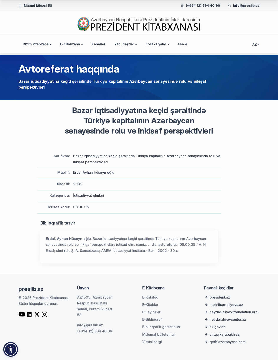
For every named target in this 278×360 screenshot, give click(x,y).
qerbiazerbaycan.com (228, 342)
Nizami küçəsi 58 (38, 5)
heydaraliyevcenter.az (228, 319)
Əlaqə (182, 44)
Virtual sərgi (152, 342)
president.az (220, 297)
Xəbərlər (98, 44)
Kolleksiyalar (156, 44)
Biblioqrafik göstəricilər (161, 327)
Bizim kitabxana (36, 44)
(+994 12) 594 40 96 (203, 5)
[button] (10, 349)
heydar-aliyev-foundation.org (234, 312)
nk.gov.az (217, 327)
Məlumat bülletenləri (158, 334)
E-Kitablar (150, 304)
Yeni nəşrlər (124, 44)
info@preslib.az (246, 5)
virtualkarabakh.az (225, 334)
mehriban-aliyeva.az (226, 304)
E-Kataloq (150, 297)
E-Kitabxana (70, 44)
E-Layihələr (151, 312)
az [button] (254, 44)
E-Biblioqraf (152, 319)
